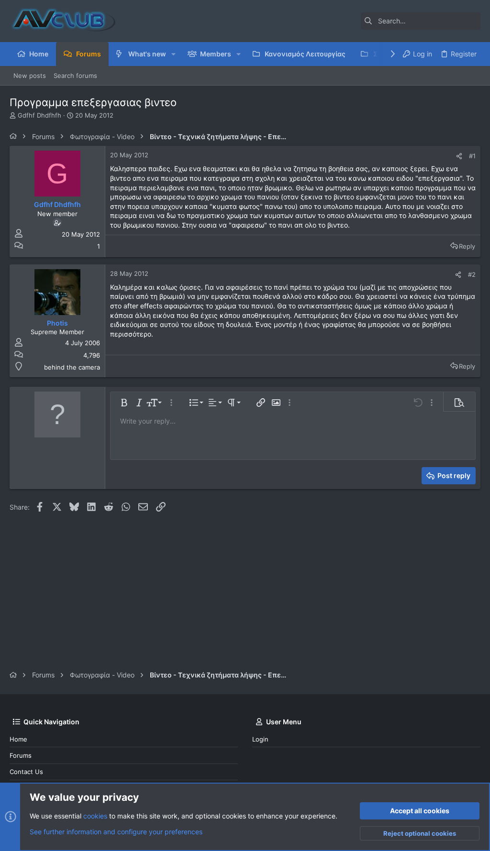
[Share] (459, 156)
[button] (173, 54)
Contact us (26, 771)
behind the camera (72, 367)
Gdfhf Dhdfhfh (39, 115)
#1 (472, 156)
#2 (472, 274)
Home (18, 739)
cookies (95, 816)
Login (260, 739)
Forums (21, 755)
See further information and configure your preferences (116, 832)
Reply (467, 246)
